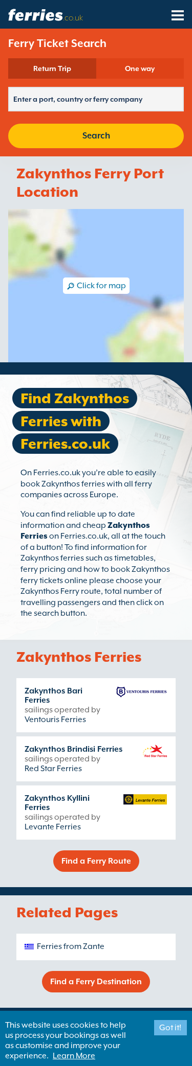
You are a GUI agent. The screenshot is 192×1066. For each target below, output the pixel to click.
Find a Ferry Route (96, 861)
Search (96, 136)
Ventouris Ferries (55, 719)
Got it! (170, 1027)
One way (140, 68)
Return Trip (52, 68)
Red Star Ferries (53, 768)
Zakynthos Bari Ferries (53, 695)
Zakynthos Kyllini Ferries (57, 803)
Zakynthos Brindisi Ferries (73, 749)
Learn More (74, 1055)
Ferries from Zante (70, 946)
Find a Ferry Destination (96, 981)
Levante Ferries (53, 826)
